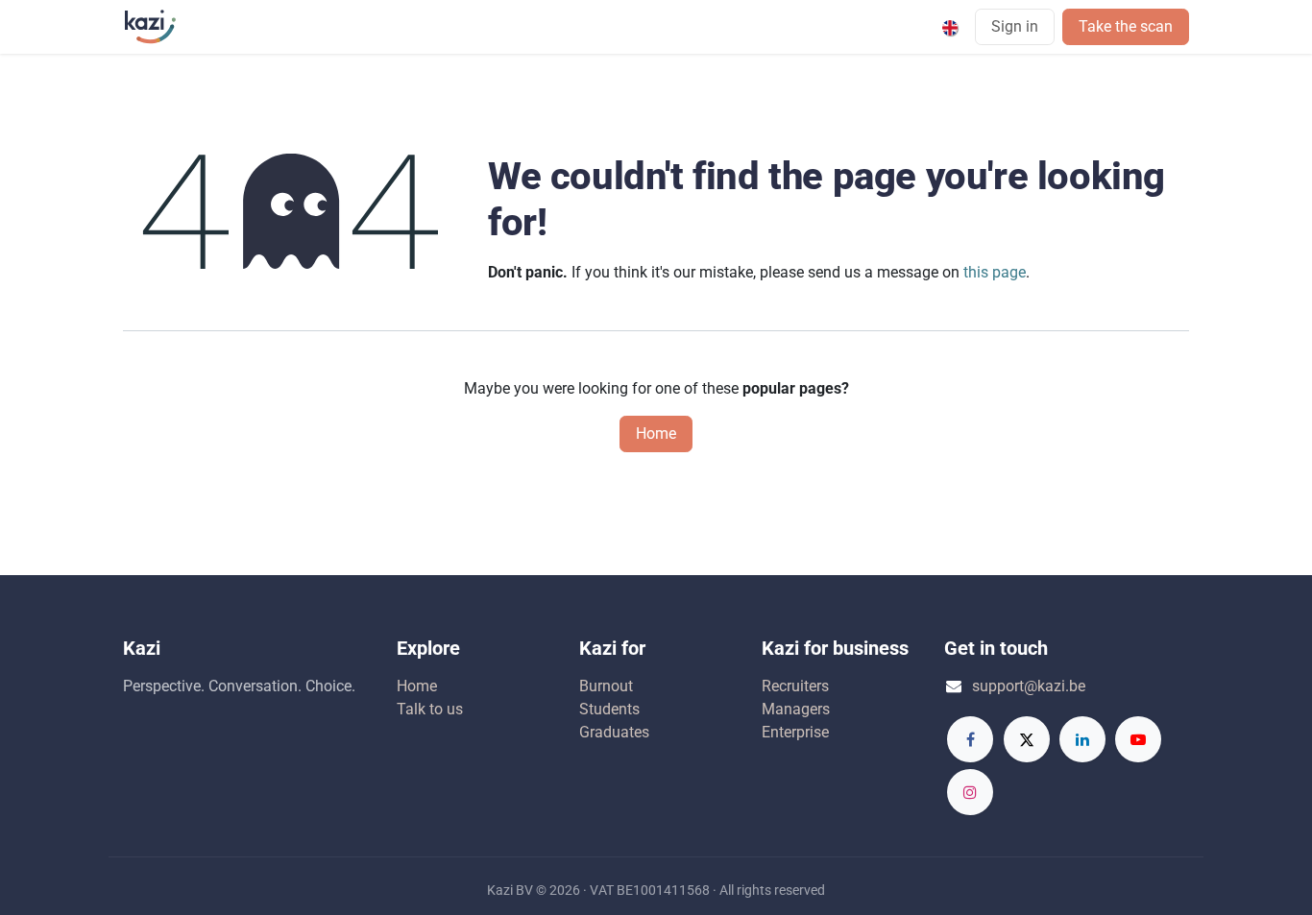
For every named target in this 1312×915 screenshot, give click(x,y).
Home (656, 433)
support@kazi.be (1028, 686)
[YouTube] (1138, 739)
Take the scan (1126, 26)
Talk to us (430, 709)
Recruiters (795, 686)
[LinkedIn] (1082, 739)
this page (994, 272)
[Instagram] (970, 792)
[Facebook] (970, 739)
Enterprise (795, 732)
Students (609, 709)
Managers (796, 709)
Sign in (1014, 26)
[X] (1027, 739)
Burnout (606, 686)
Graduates (614, 732)
